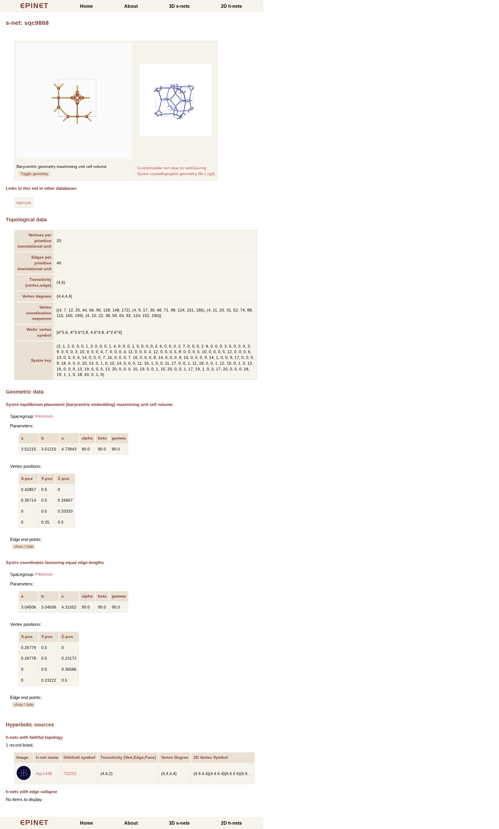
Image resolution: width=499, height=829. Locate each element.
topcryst (23, 203)
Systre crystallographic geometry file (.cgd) (176, 174)
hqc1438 (44, 773)
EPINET (34, 5)
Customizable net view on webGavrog (171, 168)
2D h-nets (231, 6)
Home (86, 6)
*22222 (70, 773)
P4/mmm (44, 416)
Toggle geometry (34, 174)
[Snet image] (175, 135)
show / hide (23, 546)
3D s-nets (179, 6)
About (131, 6)
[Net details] (23, 779)
